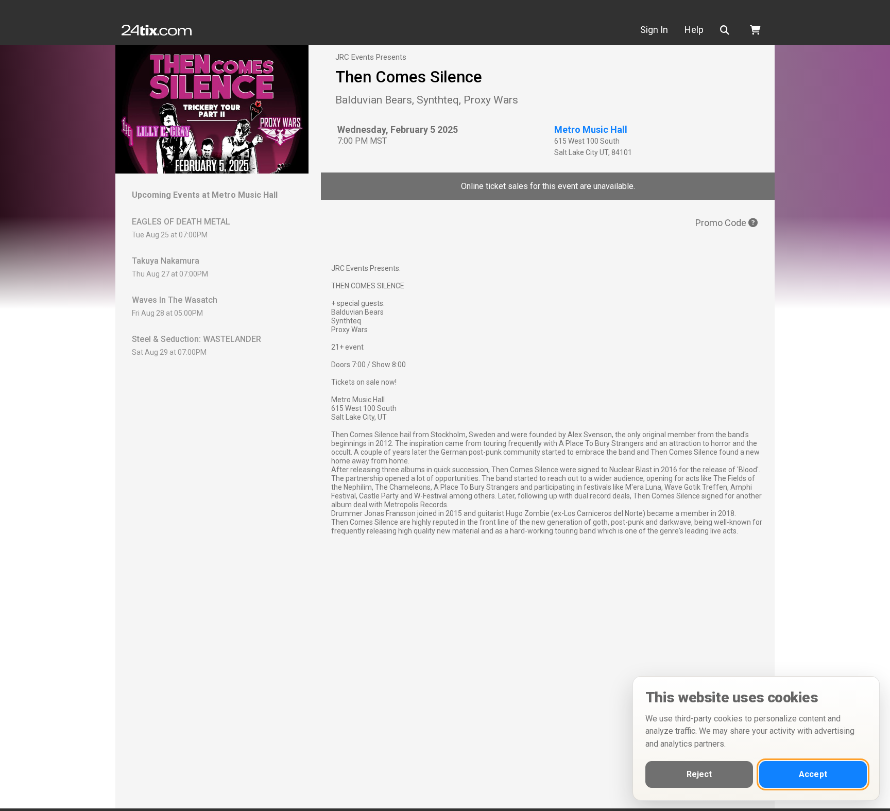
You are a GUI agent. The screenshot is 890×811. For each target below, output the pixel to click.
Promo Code (721, 222)
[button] (727, 30)
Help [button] (694, 29)
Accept (813, 774)
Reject (699, 774)
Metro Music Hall (590, 129)
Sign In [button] (654, 29)
